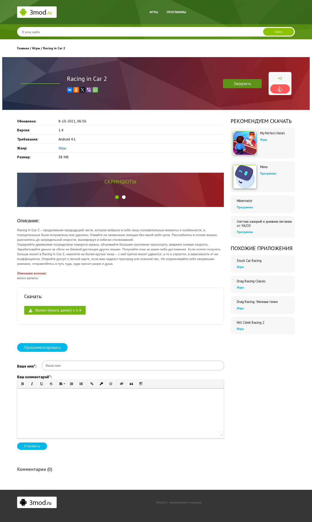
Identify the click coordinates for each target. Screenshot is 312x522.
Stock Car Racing (249, 261)
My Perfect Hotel (272, 133)
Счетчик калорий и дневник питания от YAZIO (264, 224)
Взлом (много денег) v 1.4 (57, 310)
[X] (82, 90)
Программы (176, 12)
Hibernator (244, 201)
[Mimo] (245, 177)
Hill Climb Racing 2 (250, 323)
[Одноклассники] (76, 90)
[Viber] (89, 90)
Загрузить (242, 83)
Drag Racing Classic (251, 281)
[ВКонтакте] (69, 90)
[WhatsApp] (95, 90)
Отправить (32, 446)
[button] (117, 197)
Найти (279, 32)
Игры (154, 12)
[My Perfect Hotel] (245, 143)
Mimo (264, 167)
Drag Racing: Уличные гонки (257, 302)
